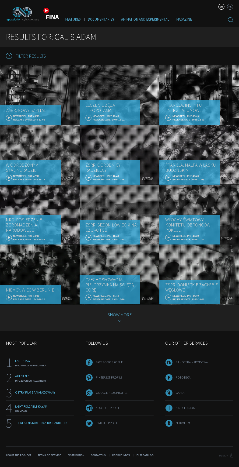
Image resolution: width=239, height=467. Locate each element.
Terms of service (49, 455)
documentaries (101, 19)
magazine (184, 19)
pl (230, 6)
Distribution (76, 455)
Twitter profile (107, 423)
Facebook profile (109, 362)
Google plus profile (111, 392)
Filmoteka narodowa (192, 362)
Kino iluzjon (185, 408)
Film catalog (145, 455)
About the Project (18, 455)
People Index (121, 455)
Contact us (98, 455)
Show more (119, 314)
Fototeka (183, 377)
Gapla (180, 392)
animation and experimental (145, 19)
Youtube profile (108, 408)
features (73, 19)
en (221, 6)
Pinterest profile (109, 377)
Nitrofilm (183, 423)
